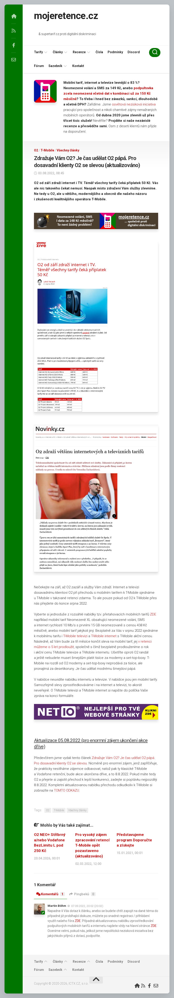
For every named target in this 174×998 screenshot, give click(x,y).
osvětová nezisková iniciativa (134, 104)
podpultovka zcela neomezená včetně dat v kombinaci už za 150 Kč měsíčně (108, 93)
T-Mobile (47, 150)
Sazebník (55, 66)
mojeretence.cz (66, 15)
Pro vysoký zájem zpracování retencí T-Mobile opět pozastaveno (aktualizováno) (92, 845)
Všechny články (68, 150)
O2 (36, 150)
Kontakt (78, 66)
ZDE (153, 614)
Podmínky (115, 52)
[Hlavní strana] (13, 16)
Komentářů (52, 894)
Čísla (99, 52)
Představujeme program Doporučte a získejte (134, 840)
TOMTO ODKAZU (66, 790)
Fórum (39, 66)
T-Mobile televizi (75, 636)
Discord (134, 52)
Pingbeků (84, 894)
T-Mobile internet (103, 636)
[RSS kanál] (13, 30)
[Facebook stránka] (13, 45)
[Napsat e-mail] (13, 59)
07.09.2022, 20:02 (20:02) (87, 906)
